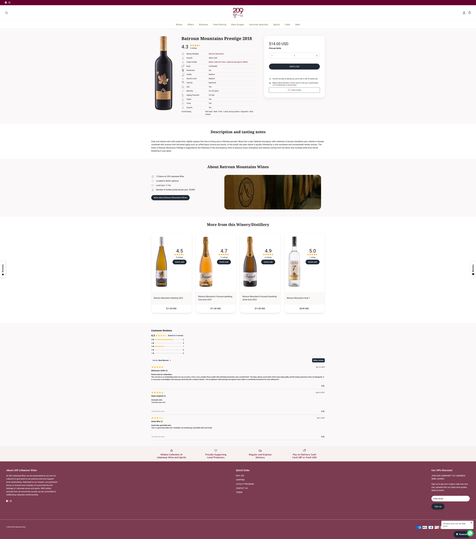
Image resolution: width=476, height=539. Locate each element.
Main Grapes (237, 24)
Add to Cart (294, 66)
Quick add (179, 262)
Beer (297, 24)
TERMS (239, 492)
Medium (212, 74)
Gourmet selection (258, 24)
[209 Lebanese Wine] (238, 13)
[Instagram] (9, 2)
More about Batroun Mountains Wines (170, 197)
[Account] (464, 12)
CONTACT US (242, 488)
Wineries (203, 24)
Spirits (276, 24)
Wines (179, 24)
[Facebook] (6, 2)
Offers (190, 24)
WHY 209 (240, 476)
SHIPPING (240, 480)
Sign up (438, 506)
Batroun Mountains (216, 54)
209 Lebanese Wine (19, 527)
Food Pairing (219, 24)
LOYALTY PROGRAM (245, 484)
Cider (287, 24)
